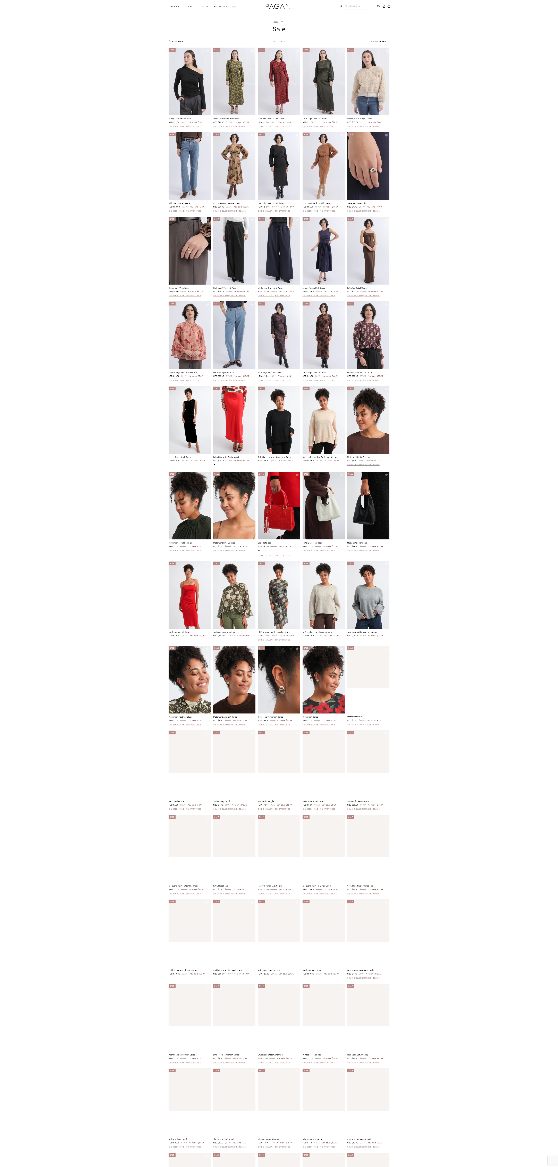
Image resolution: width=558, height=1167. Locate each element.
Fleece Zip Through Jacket (359, 119)
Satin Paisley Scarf (177, 802)
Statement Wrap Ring (357, 203)
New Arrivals (176, 7)
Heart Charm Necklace (313, 802)
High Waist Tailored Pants (224, 288)
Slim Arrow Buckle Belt (223, 1140)
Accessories (220, 7)
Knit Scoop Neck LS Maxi (269, 971)
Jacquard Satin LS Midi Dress (226, 119)
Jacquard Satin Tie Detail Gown (317, 886)
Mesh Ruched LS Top (312, 971)
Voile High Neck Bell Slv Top (226, 632)
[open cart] (389, 6)
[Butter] (217, 465)
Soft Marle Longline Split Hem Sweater (276, 457)
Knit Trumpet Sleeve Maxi (359, 1140)
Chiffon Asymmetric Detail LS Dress (274, 632)
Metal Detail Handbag (312, 543)
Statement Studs (310, 717)
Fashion (205, 7)
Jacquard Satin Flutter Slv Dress (183, 886)
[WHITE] (261, 550)
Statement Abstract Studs (180, 717)
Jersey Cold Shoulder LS (180, 119)
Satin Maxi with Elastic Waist (226, 457)
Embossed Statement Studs (226, 1055)
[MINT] (259, 550)
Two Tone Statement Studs (270, 717)
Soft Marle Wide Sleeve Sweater (317, 632)
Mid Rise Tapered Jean (223, 373)
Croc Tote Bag (264, 543)
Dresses (191, 7)
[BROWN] (264, 550)
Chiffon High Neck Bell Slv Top (183, 373)
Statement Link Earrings (224, 543)
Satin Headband (220, 886)
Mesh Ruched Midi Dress (180, 632)
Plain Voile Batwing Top (358, 1055)
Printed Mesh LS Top (312, 1055)
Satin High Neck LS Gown (314, 119)
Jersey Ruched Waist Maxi (270, 886)
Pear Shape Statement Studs (360, 971)
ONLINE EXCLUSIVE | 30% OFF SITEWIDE (185, 126)
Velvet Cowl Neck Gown (180, 457)
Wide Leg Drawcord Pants (270, 288)
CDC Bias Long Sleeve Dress (226, 203)
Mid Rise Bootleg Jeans (179, 203)
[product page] (190, 81)
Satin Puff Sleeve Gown (358, 802)
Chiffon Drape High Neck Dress (183, 971)
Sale (234, 7)
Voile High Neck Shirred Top (360, 886)
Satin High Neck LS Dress (269, 373)
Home (276, 22)
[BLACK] (214, 465)
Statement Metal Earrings (358, 457)
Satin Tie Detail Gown (357, 288)
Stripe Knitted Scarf (178, 1140)
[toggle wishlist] (208, 51)
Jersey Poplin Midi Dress (314, 288)
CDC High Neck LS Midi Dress (271, 203)
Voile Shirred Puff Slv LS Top (360, 373)
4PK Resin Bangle (266, 802)
